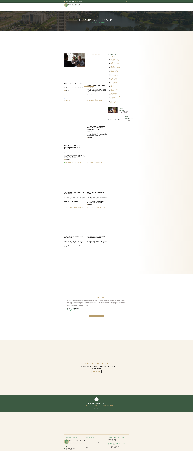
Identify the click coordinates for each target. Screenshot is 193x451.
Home (65, 9)
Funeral (111, 74)
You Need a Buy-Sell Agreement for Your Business (74, 193)
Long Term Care (113, 82)
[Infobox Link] (118, 109)
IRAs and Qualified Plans (115, 79)
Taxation (112, 100)
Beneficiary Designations (115, 58)
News (111, 86)
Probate (112, 90)
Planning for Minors (114, 89)
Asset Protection (113, 56)
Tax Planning (112, 98)
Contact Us (121, 9)
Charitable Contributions (115, 60)
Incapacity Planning (114, 78)
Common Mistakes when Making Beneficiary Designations (96, 237)
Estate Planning (70, 9)
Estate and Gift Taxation (115, 67)
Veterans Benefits (113, 102)
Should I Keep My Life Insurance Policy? (95, 193)
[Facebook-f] (125, 1)
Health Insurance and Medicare (116, 77)
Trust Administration (114, 101)
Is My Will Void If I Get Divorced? (96, 85)
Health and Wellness (114, 75)
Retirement (112, 92)
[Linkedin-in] (126, 1)
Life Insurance (70, 29)
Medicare (112, 85)
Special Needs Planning (115, 96)
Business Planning (114, 59)
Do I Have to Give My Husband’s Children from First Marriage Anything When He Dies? (96, 127)
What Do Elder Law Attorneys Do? (73, 84)
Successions (112, 97)
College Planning (113, 62)
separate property (113, 93)
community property (114, 63)
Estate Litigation (113, 69)
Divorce (111, 65)
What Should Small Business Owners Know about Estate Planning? (72, 147)
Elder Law (77, 9)
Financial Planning (114, 71)
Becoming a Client (91, 9)
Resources (98, 9)
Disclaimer (88, 447)
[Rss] (128, 1)
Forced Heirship (113, 73)
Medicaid (112, 83)
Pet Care (112, 88)
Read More (68, 90)
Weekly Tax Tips (113, 104)
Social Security (113, 94)
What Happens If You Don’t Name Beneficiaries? (73, 237)
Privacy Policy (88, 446)
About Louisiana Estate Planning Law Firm (109, 9)
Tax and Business (83, 9)
